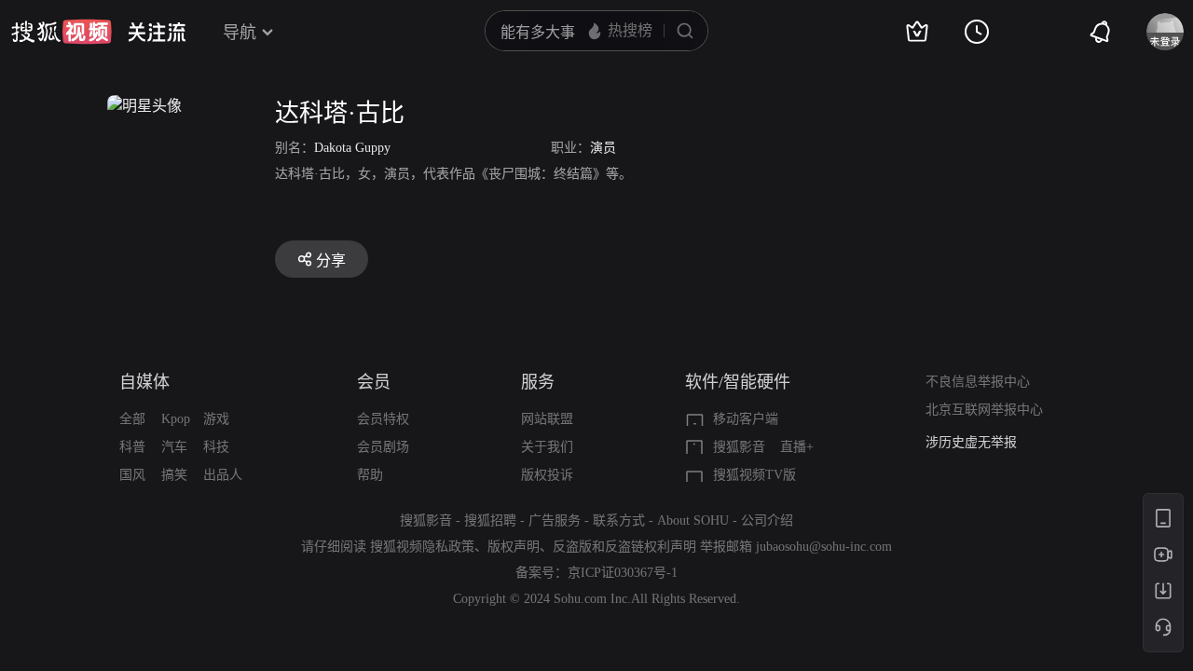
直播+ (797, 447)
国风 (132, 475)
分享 (331, 260)
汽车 (174, 447)
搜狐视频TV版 (754, 475)
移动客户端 (745, 419)
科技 (216, 447)
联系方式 (619, 520)
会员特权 (383, 419)
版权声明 (513, 547)
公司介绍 (767, 520)
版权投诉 (547, 475)
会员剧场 (383, 447)
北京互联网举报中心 (984, 410)
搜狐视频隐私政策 (422, 547)
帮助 (370, 475)
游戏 (216, 419)
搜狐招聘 (490, 520)
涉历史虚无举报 (971, 442)
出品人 (222, 475)
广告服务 (554, 520)
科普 (132, 447)
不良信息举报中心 (978, 382)
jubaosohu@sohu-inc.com (824, 547)
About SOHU (693, 520)
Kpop (175, 419)
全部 (132, 419)
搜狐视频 (61, 31)
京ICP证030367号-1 (623, 573)
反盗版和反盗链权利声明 (624, 547)
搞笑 (174, 475)
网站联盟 (547, 419)
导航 (239, 32)
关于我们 (547, 447)
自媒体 (144, 382)
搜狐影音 (739, 447)
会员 (374, 382)
